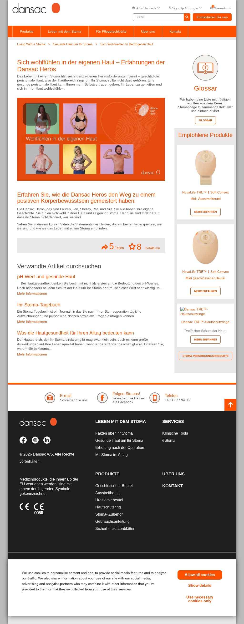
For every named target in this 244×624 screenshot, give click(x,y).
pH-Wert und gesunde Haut (46, 276)
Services (173, 421)
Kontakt (175, 31)
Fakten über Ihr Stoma (114, 433)
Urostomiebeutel (109, 500)
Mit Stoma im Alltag (111, 455)
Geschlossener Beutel (114, 486)
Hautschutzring (108, 507)
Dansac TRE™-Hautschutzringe (205, 322)
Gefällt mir (148, 246)
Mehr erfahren (205, 211)
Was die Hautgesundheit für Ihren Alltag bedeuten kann (75, 332)
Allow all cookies (200, 575)
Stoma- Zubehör (109, 514)
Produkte (26, 31)
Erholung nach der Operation (119, 448)
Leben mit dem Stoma (64, 31)
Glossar (205, 120)
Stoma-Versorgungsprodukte (206, 356)
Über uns (148, 31)
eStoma (168, 440)
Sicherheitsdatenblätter (114, 529)
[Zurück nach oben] (230, 405)
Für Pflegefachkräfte (111, 31)
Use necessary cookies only (199, 599)
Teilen (116, 246)
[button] (40, 114)
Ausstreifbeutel (108, 493)
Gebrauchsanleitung (112, 521)
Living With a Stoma (31, 44)
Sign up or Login (185, 8)
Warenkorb (222, 7)
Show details (199, 585)
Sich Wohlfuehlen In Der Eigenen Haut (126, 44)
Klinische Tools (175, 433)
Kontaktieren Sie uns (212, 17)
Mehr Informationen (32, 293)
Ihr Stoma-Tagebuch (38, 304)
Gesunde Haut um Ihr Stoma (72, 44)
